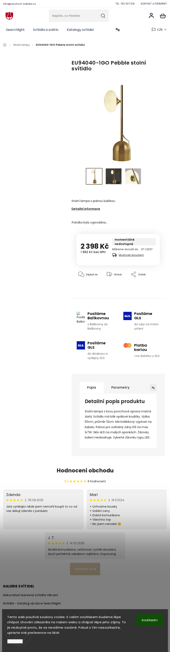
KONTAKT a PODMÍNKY (154, 3)
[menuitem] (15, 29)
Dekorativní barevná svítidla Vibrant (30, 595)
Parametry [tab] (120, 387)
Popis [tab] (91, 387)
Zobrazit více (85, 569)
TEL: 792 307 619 (125, 3)
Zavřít (146, 287)
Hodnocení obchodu (85, 470)
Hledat (103, 16)
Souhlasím (150, 620)
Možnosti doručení (131, 255)
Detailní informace (86, 209)
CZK (160, 29)
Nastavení (15, 641)
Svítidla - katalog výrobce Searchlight (32, 603)
